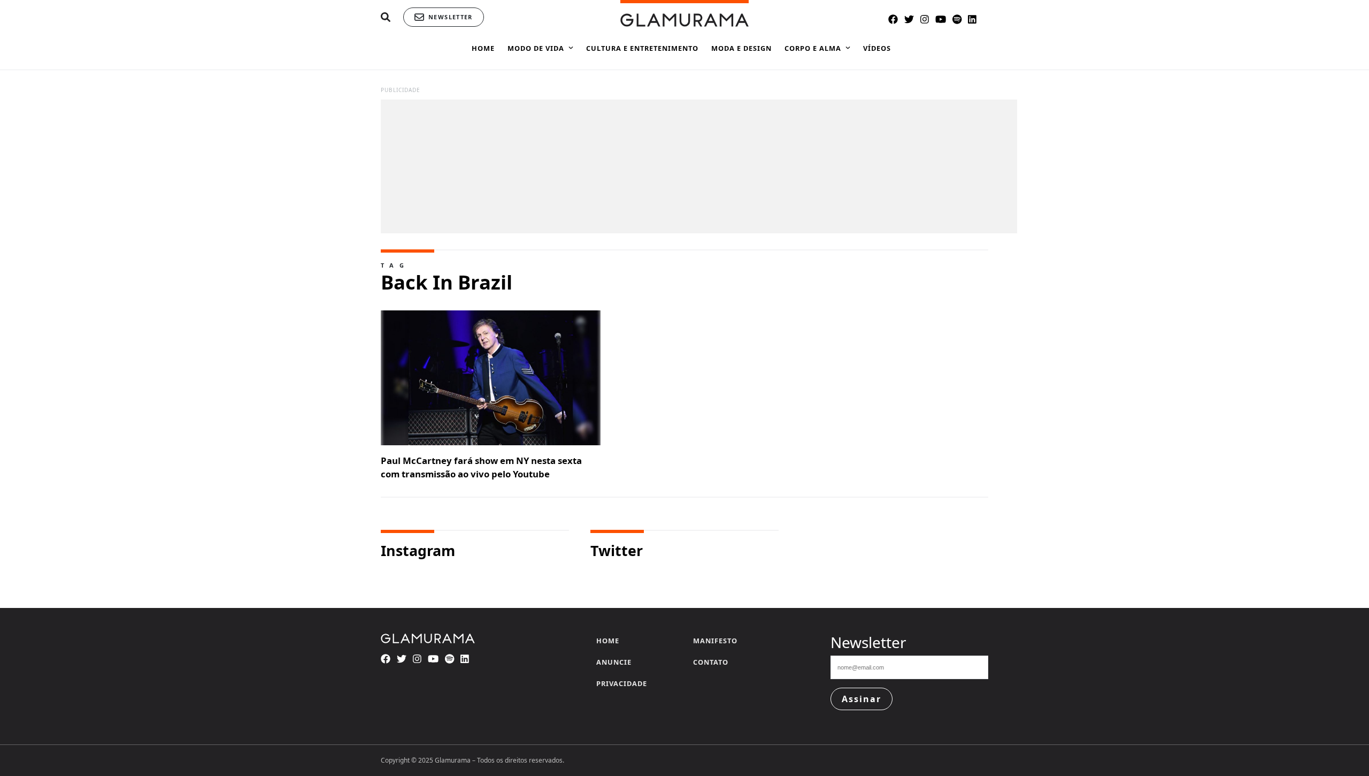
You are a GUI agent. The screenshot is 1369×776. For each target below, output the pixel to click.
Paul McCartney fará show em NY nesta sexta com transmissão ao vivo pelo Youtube (481, 467)
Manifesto (715, 640)
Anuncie (614, 662)
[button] (385, 17)
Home (607, 640)
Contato (710, 662)
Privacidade (621, 683)
